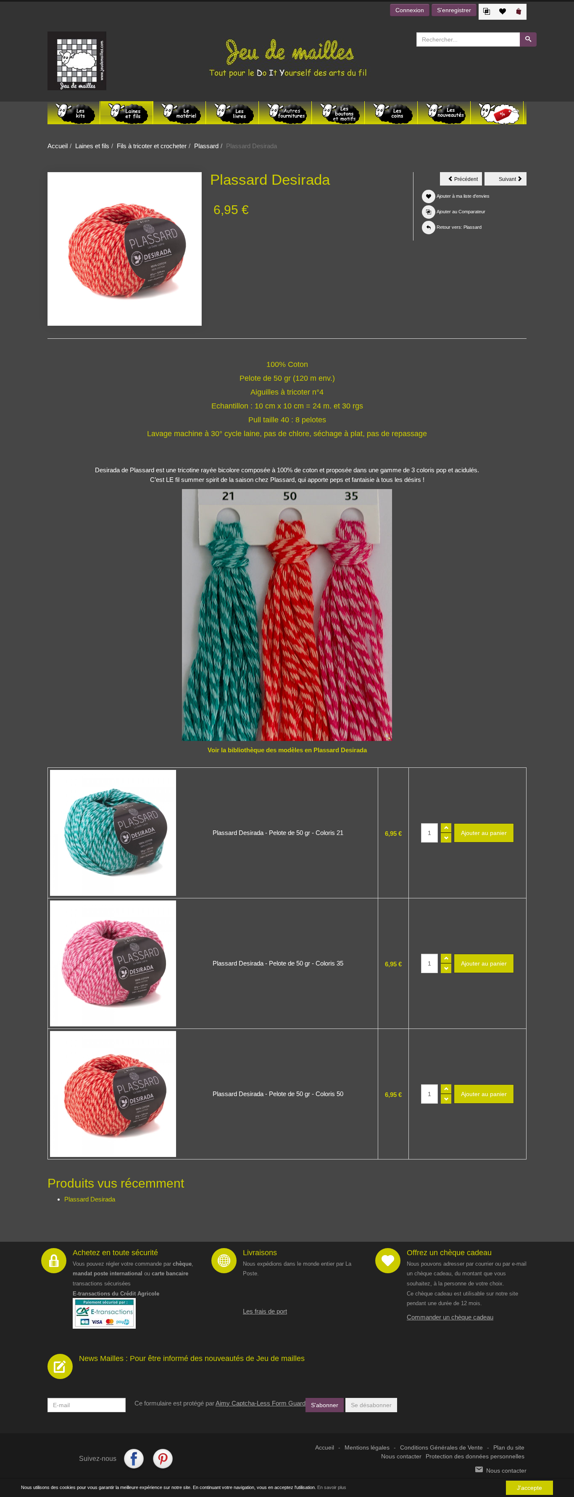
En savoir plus (331, 1487)
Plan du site (508, 1448)
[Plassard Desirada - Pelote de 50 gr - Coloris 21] (113, 833)
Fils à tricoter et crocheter (152, 145)
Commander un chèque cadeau (450, 1317)
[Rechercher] (528, 39)
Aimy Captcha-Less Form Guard (260, 1403)
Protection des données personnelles (475, 1456)
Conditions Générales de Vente (441, 1448)
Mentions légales (367, 1448)
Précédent (467, 180)
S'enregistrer (454, 10)
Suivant (513, 180)
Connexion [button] (409, 10)
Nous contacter (401, 1456)
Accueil (57, 145)
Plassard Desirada (89, 1199)
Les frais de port (265, 1311)
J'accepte (529, 1487)
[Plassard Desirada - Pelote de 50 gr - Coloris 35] (113, 963)
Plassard (206, 145)
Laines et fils (92, 145)
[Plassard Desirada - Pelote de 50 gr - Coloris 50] (113, 1094)
